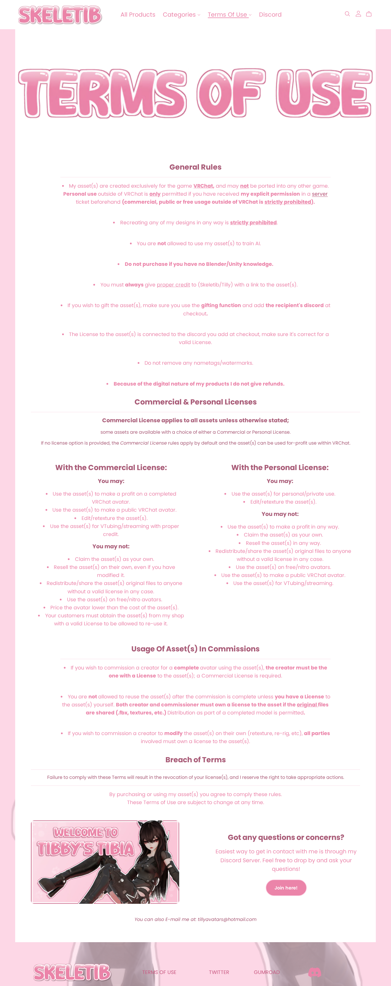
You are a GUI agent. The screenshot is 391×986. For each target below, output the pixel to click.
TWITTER (219, 972)
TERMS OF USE (159, 972)
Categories (180, 14)
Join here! (286, 888)
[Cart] (371, 14)
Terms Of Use (228, 14)
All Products (138, 14)
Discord (270, 14)
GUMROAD (267, 972)
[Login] (358, 13)
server (320, 193)
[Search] (347, 14)
